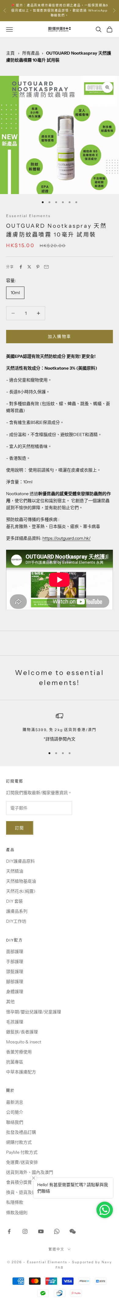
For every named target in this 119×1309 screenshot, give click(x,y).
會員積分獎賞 (19, 1182)
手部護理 (14, 961)
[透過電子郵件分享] (46, 266)
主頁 (10, 53)
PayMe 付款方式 (22, 1152)
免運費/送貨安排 (22, 1162)
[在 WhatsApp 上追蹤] (57, 1231)
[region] (59, 727)
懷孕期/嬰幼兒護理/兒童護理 (33, 1012)
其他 (10, 1001)
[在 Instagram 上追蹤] (25, 1231)
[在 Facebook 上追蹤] (9, 1231)
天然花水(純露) (20, 891)
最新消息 (14, 1102)
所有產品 (30, 53)
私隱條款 (14, 1202)
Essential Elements (28, 215)
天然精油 (14, 871)
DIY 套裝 (14, 901)
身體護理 (14, 991)
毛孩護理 (14, 1022)
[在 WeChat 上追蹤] (73, 1231)
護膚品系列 (16, 911)
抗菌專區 (14, 1062)
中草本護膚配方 (21, 1072)
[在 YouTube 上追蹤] (41, 1231)
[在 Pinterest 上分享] (37, 266)
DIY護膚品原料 (20, 861)
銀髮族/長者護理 (22, 1032)
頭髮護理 (14, 971)
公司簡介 (14, 1112)
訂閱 (19, 827)
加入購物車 (59, 336)
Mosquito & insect (23, 1042)
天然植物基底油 (21, 881)
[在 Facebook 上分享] (20, 266)
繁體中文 (56, 1249)
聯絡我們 (14, 1122)
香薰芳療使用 (19, 1052)
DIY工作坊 (16, 921)
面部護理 (14, 951)
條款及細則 (16, 1212)
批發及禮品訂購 (21, 1132)
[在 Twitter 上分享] (29, 266)
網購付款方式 (19, 1142)
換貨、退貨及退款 (23, 1192)
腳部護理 (14, 981)
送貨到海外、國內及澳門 (29, 1172)
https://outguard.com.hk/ (66, 538)
